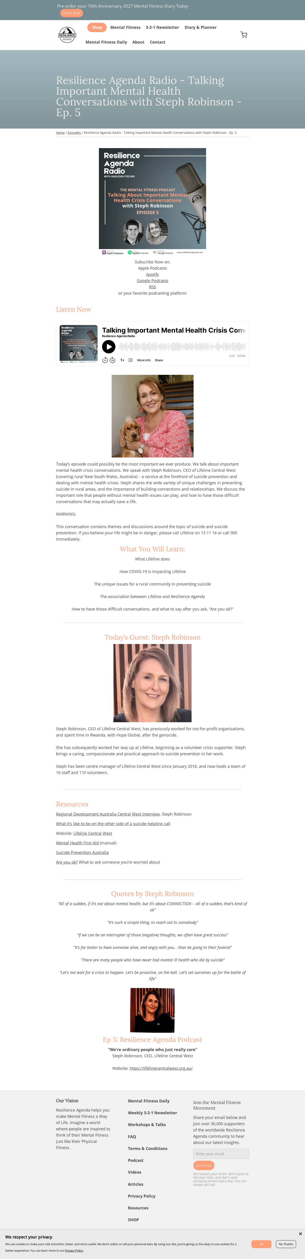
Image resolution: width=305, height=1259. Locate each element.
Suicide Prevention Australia (82, 852)
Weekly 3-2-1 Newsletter (152, 1112)
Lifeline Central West (92, 833)
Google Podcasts (152, 280)
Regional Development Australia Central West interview (108, 814)
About (138, 42)
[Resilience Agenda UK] (67, 35)
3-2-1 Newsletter (162, 27)
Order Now (71, 13)
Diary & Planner (201, 27)
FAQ (132, 1136)
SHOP (133, 1219)
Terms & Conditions (147, 1148)
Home (60, 132)
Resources (138, 1208)
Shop (97, 27)
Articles (135, 1184)
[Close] (300, 1234)
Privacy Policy (141, 1196)
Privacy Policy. (74, 1251)
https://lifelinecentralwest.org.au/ (161, 1068)
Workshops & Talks (147, 1124)
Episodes (74, 132)
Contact (157, 42)
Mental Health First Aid (77, 843)
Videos (134, 1172)
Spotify (152, 274)
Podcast (136, 1160)
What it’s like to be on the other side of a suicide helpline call (113, 823)
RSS (152, 287)
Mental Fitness (125, 27)
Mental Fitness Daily (106, 42)
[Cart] (244, 35)
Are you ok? (67, 862)
